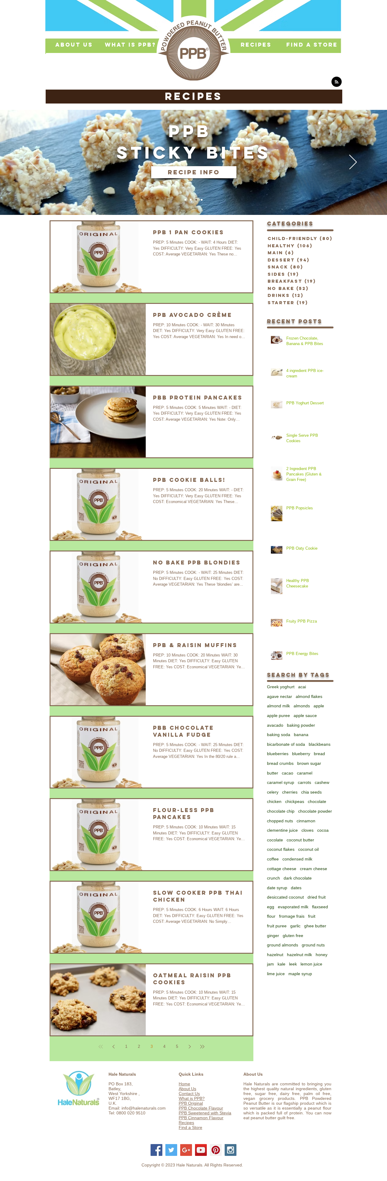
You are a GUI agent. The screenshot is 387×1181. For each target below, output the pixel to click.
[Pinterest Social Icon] (216, 1150)
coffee (273, 859)
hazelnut (275, 954)
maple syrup (300, 973)
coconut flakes (280, 849)
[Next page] (189, 1046)
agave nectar (279, 696)
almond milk (278, 705)
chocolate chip (280, 811)
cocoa (323, 830)
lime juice (276, 973)
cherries (290, 792)
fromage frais (291, 916)
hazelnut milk (299, 954)
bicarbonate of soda (286, 744)
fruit (311, 916)
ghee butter (315, 925)
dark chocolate (298, 878)
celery (272, 792)
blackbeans (319, 744)
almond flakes (309, 696)
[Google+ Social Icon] (186, 1150)
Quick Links (191, 1074)
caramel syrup (280, 782)
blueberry (301, 753)
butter (272, 773)
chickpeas (294, 801)
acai (302, 686)
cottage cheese (281, 868)
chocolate (317, 801)
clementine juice (282, 830)
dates (296, 887)
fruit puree (277, 925)
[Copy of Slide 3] (202, 200)
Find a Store (190, 1127)
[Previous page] (113, 1046)
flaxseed (320, 906)
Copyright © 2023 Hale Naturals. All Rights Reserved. (192, 1165)
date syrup (277, 887)
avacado (275, 725)
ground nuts (313, 944)
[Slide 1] (185, 200)
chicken (274, 801)
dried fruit (316, 897)
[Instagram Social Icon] (230, 1150)
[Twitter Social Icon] (171, 1150)
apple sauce (305, 715)
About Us (187, 1088)
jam (270, 964)
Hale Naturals (122, 1074)
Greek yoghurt (280, 686)
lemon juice (311, 964)
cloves (307, 830)
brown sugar (309, 763)
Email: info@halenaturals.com (137, 1108)
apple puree (278, 715)
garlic (295, 925)
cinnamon (306, 820)
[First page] (100, 1046)
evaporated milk (293, 906)
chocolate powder (315, 811)
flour (271, 916)
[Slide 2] (191, 200)
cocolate (275, 839)
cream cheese (313, 868)
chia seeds (311, 792)
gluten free (293, 935)
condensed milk (297, 859)
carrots (304, 782)
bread (319, 753)
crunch (273, 878)
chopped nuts (280, 820)
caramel (304, 773)
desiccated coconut (285, 897)
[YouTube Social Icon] (201, 1150)
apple (319, 705)
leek (293, 964)
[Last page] (202, 1046)
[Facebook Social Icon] (156, 1150)
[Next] (353, 162)
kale (281, 964)
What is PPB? (192, 1098)
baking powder (301, 725)
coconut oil (308, 849)
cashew (322, 782)
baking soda (278, 734)
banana (301, 734)
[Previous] (34, 162)
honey (321, 954)
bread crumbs (280, 763)
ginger (273, 935)
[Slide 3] (196, 200)
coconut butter (300, 839)
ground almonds (282, 944)
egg (270, 906)
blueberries (277, 753)
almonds (302, 705)
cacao (287, 773)
